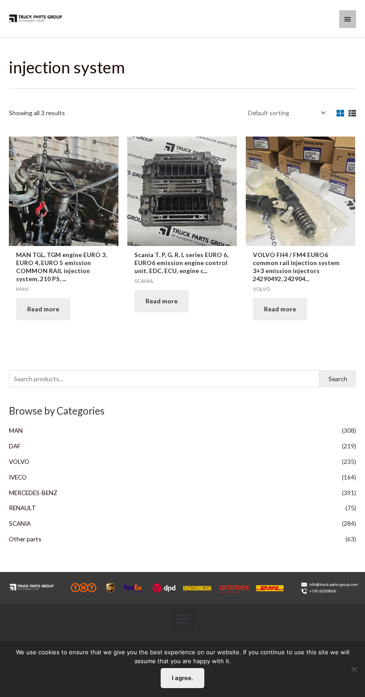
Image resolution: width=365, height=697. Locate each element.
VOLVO (19, 461)
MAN (16, 430)
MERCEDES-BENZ (33, 492)
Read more (43, 309)
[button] (182, 619)
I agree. (182, 677)
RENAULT (22, 508)
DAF (14, 446)
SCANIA (20, 523)
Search (337, 379)
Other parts (25, 539)
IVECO (18, 477)
